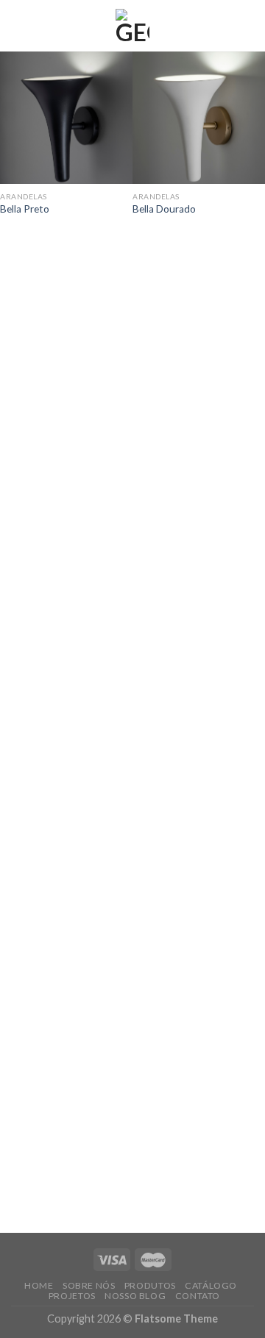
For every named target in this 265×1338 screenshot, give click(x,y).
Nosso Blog (135, 1295)
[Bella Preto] (66, 117)
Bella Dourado (164, 209)
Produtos (150, 1285)
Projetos (72, 1295)
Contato (197, 1295)
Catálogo (211, 1285)
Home (38, 1285)
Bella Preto (24, 209)
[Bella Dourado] (198, 117)
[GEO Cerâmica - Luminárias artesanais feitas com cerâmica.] (132, 25)
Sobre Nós (89, 1285)
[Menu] (20, 25)
